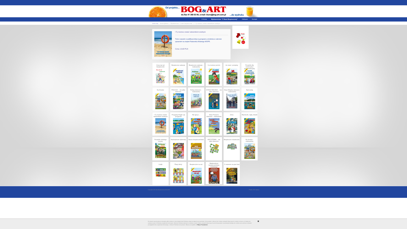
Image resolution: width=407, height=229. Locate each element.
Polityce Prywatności (202, 224)
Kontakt (254, 19)
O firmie (204, 19)
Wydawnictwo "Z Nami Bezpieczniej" (224, 19)
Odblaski (245, 19)
